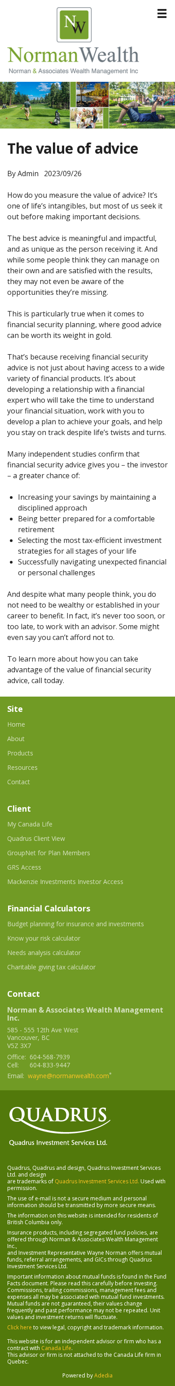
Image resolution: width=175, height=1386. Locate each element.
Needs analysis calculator (55, 952)
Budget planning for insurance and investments (86, 924)
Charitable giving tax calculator (62, 967)
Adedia (103, 1375)
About (16, 738)
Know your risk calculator (54, 938)
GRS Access (35, 867)
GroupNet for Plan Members (59, 853)
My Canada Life (40, 824)
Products (20, 753)
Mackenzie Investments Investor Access (76, 881)
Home (16, 724)
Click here (19, 1327)
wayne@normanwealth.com (68, 1075)
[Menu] (162, 13)
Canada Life (56, 1348)
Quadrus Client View (47, 838)
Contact (18, 782)
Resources (22, 767)
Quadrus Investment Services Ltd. (97, 1181)
